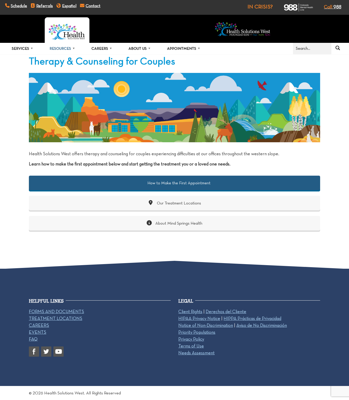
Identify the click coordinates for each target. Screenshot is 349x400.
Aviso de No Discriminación (261, 325)
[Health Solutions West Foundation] (243, 30)
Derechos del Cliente (226, 311)
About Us (138, 48)
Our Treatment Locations (178, 203)
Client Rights (190, 311)
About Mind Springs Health (178, 223)
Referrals (44, 5)
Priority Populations (196, 332)
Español (69, 5)
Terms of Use (191, 346)
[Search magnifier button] (337, 48)
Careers (99, 48)
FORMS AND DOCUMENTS (56, 311)
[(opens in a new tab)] (294, 7)
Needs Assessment (196, 353)
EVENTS (37, 332)
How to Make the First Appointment (178, 182)
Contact (93, 5)
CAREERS (39, 325)
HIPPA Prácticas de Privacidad (252, 318)
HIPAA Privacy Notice (199, 318)
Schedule (19, 5)
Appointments (181, 48)
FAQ (33, 339)
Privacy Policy (191, 339)
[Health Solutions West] (67, 30)
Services (20, 48)
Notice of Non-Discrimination (205, 325)
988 (332, 7)
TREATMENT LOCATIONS (55, 318)
